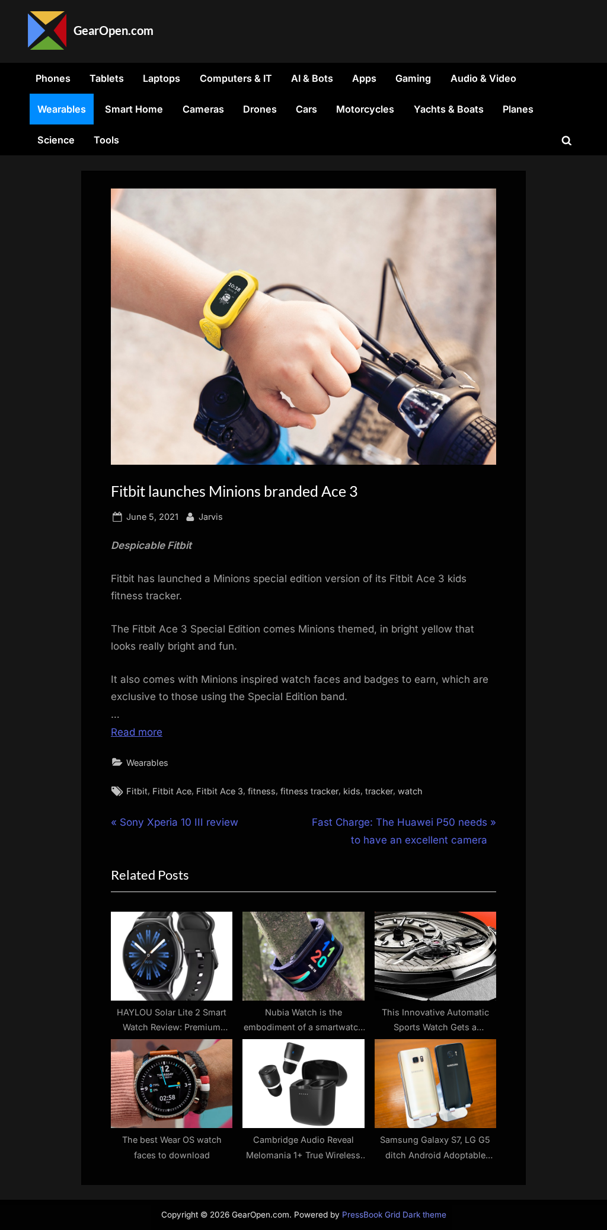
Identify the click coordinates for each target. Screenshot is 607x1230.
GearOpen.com (114, 30)
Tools (106, 140)
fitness (262, 791)
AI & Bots (312, 78)
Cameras (203, 109)
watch (410, 791)
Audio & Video (483, 78)
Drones (260, 109)
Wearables (61, 109)
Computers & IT (236, 78)
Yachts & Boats (449, 109)
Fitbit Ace (171, 791)
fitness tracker (309, 791)
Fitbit (137, 791)
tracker (379, 791)
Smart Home (134, 109)
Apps (364, 78)
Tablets (107, 78)
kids (351, 791)
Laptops (161, 78)
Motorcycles (365, 109)
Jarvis (211, 516)
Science (56, 140)
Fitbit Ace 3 (219, 791)
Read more (136, 732)
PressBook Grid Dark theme (394, 1214)
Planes (518, 109)
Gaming (413, 78)
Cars (306, 109)
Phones (53, 78)
